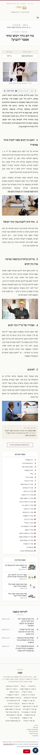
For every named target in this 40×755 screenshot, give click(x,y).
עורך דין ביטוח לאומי (26, 484)
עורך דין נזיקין (28, 519)
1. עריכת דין (31, 686)
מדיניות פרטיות (33, 732)
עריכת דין (15, 25)
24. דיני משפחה (27, 718)
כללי (31, 474)
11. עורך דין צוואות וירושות (13, 698)
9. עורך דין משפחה (13, 695)
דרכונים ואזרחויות (27, 463)
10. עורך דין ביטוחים (30, 698)
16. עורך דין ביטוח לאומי (30, 706)
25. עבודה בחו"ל (14, 718)
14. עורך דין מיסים (28, 703)
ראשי (24, 25)
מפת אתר (35, 736)
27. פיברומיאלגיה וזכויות (13, 721)
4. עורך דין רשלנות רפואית (27, 689)
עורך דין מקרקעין (27, 512)
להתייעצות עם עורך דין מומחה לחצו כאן (23, 192)
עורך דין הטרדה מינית (26, 502)
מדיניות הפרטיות (8, 744)
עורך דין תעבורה (28, 544)
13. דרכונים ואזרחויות (13, 701)
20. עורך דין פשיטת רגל (29, 712)
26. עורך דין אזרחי (28, 721)
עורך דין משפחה (28, 516)
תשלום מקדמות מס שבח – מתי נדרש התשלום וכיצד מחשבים (25, 640)
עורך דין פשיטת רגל (27, 526)
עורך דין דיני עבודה (27, 495)
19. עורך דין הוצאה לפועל (13, 709)
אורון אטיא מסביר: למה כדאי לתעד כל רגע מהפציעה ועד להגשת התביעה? (26, 622)
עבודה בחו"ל (29, 477)
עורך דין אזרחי (28, 481)
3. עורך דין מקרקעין (12, 686)
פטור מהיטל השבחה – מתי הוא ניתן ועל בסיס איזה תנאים (26, 632)
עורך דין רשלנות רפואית (26, 537)
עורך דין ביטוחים (28, 488)
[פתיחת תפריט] (37, 17)
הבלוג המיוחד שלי (27, 467)
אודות (36, 725)
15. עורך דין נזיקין (13, 703)
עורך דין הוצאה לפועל (26, 498)
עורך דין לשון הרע (27, 505)
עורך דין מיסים (28, 509)
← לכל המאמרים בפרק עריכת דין (20, 445)
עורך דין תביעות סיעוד (26, 540)
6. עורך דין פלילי (27, 692)
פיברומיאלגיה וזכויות (26, 551)
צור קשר (35, 727)
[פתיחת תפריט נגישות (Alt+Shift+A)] (35, 750)
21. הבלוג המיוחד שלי (12, 712)
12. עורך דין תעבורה (29, 701)
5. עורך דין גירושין (11, 689)
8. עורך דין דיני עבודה (28, 695)
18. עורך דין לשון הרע (29, 709)
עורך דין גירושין (28, 491)
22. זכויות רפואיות (30, 715)
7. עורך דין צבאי (14, 692)
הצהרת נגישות (34, 734)
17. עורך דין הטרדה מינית (12, 706)
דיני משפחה (29, 460)
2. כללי (23, 686)
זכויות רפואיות (29, 470)
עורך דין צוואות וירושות (26, 533)
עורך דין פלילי (28, 523)
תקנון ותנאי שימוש (32, 730)
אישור (27, 751)
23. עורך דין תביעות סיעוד (14, 715)
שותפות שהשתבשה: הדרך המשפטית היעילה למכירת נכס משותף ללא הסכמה (25, 648)
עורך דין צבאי (29, 530)
